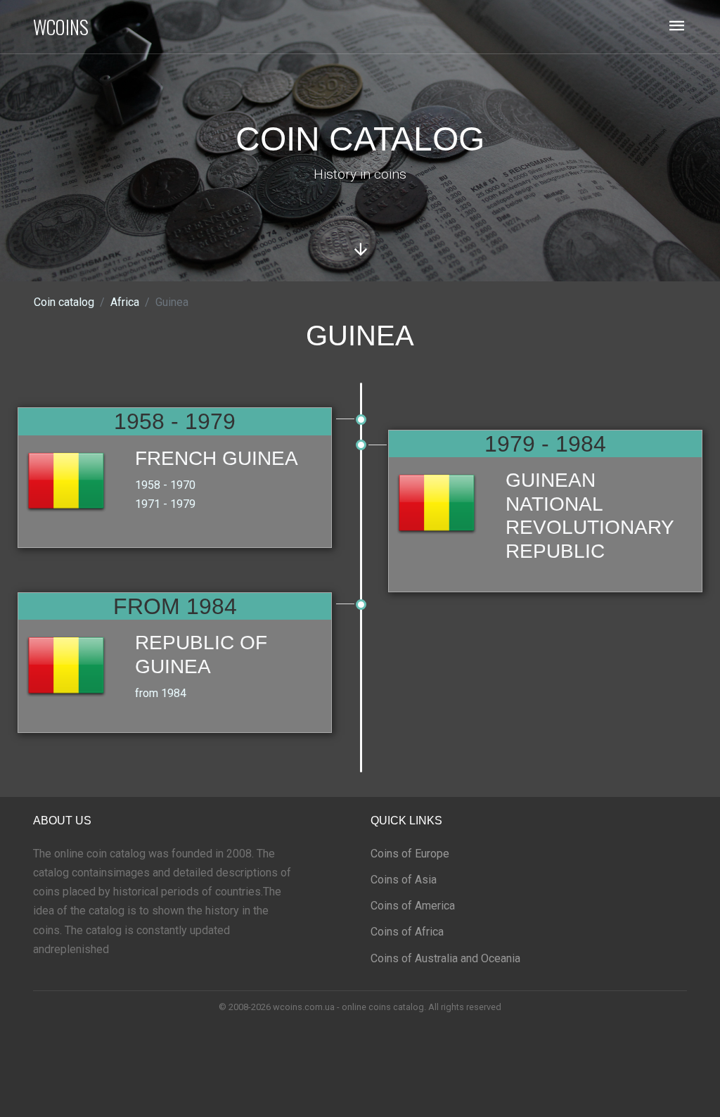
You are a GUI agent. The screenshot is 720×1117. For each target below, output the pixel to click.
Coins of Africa (407, 931)
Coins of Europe (410, 853)
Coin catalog (64, 302)
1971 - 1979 (165, 504)
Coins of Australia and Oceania (445, 958)
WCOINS (61, 27)
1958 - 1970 (165, 485)
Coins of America (413, 905)
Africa (124, 302)
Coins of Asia (404, 879)
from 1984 (160, 693)
